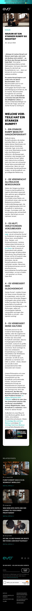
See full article (8, 485)
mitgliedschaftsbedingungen (22, 599)
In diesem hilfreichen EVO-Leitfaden (14, 397)
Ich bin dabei (25, 570)
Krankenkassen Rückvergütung (22, 593)
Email (4, 570)
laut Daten (8, 248)
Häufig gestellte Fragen (8, 596)
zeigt (6, 234)
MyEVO (5, 593)
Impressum (20, 603)
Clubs (5, 601)
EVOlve (7, 30)
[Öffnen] (28, 9)
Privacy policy (21, 597)
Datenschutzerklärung (12, 577)
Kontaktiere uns (8, 599)
